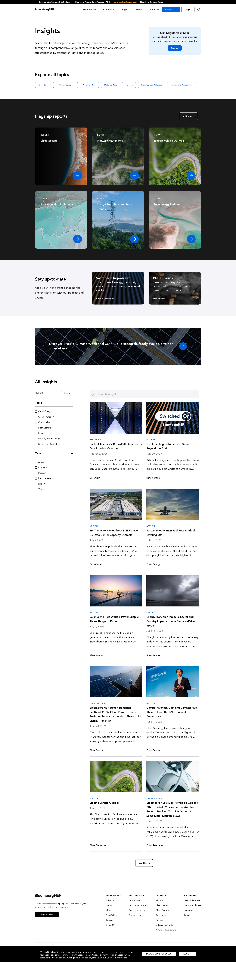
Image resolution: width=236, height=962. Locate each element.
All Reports (188, 116)
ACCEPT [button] (187, 953)
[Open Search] (198, 9)
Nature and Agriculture (181, 85)
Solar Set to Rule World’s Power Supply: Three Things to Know (114, 619)
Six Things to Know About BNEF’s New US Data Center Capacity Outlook (114, 533)
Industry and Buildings (151, 85)
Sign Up (174, 48)
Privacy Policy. (98, 954)
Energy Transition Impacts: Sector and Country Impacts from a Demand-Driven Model (171, 621)
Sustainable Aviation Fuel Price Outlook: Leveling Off (171, 533)
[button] (56, 2)
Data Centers (110, 85)
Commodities (89, 85)
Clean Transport (66, 85)
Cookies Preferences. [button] (117, 957)
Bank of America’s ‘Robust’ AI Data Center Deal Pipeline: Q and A (116, 446)
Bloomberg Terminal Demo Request (89, 2)
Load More (144, 862)
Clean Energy (44, 85)
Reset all (67, 393)
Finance (129, 85)
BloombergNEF (44, 9)
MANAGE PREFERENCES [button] (159, 953)
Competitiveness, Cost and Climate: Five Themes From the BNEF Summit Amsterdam (171, 712)
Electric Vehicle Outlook (104, 803)
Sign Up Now (47, 914)
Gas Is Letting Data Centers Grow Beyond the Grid (167, 446)
